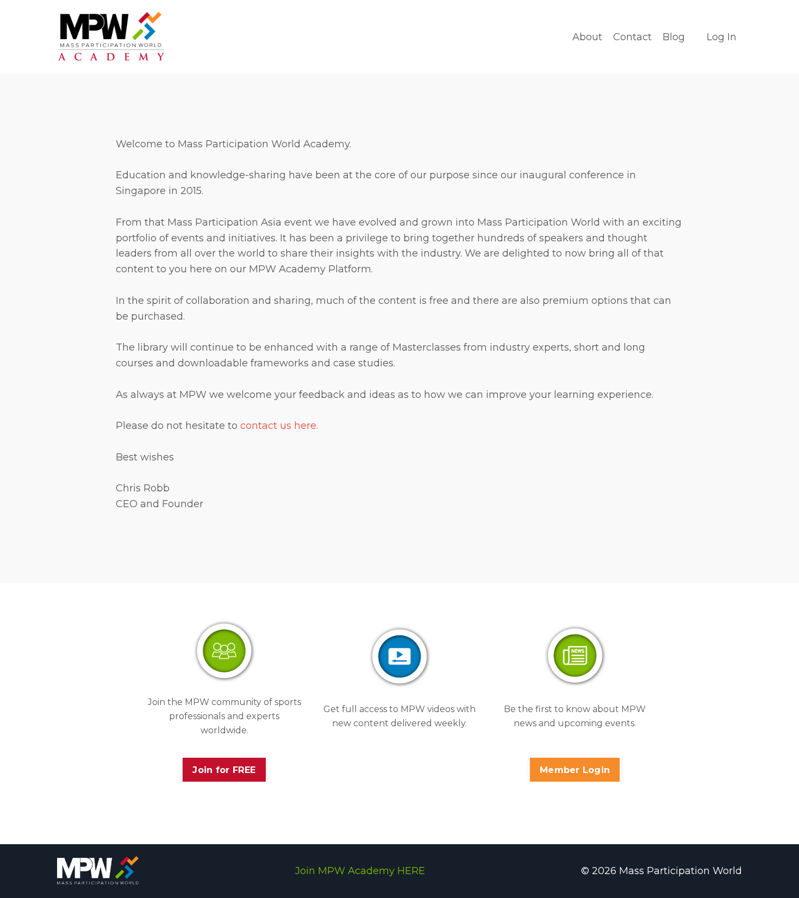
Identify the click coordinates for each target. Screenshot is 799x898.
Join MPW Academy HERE (360, 871)
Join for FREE (223, 769)
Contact (632, 37)
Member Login (575, 769)
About (587, 37)
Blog (674, 37)
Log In (721, 37)
